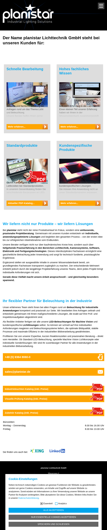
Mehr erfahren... (16, 126)
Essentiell (48, 503)
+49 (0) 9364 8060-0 (17, 357)
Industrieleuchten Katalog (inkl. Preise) (26, 389)
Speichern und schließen (53, 524)
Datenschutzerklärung (28, 498)
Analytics (62, 503)
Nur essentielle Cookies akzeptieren (53, 517)
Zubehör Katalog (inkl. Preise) (21, 413)
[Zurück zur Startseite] (28, 13)
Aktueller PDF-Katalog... (21, 203)
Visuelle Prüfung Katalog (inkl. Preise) (26, 399)
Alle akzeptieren (53, 510)
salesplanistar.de (17, 371)
